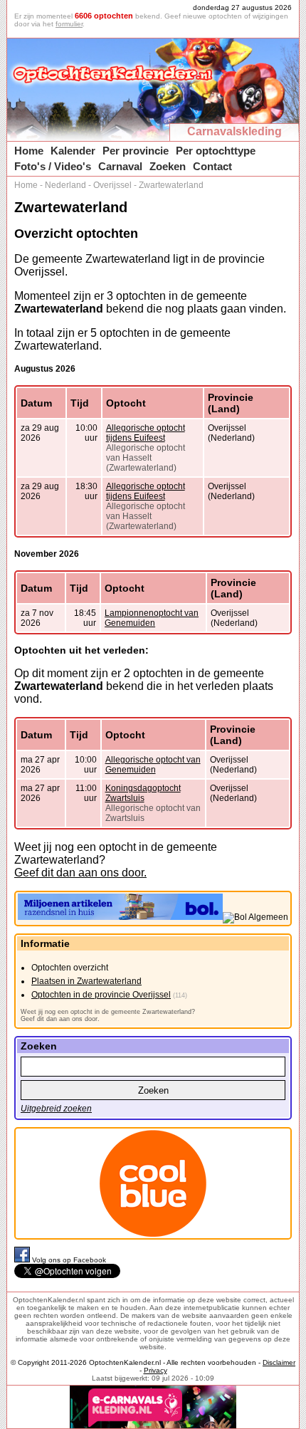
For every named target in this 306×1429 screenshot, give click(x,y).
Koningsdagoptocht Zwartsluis (143, 793)
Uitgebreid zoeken (56, 1109)
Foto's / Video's (52, 166)
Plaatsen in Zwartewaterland (86, 981)
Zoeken (167, 166)
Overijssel (112, 185)
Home (28, 151)
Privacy (155, 1370)
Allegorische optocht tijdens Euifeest (145, 433)
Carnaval (120, 166)
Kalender (73, 151)
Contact (212, 166)
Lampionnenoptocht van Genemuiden (152, 618)
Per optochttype (215, 151)
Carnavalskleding (234, 131)
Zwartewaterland (171, 185)
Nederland (65, 185)
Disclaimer (279, 1362)
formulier (69, 24)
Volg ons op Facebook (69, 1260)
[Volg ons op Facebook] (23, 1260)
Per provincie (135, 151)
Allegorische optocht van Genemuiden (153, 765)
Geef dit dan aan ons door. (80, 873)
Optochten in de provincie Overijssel (101, 995)
